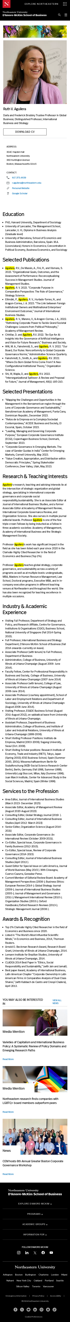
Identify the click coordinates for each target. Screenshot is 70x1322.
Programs (34, 1214)
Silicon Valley (22, 1286)
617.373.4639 (19, 177)
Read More (8, 1059)
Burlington (30, 1274)
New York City (24, 1280)
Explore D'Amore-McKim (33, 1203)
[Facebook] (15, 1310)
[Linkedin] (35, 1310)
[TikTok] (54, 1310)
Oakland (38, 1280)
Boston (19, 1274)
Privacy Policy (38, 1296)
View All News (57, 1002)
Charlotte (44, 1274)
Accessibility (55, 1296)
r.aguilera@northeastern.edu (26, 182)
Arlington (8, 1274)
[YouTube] (28, 1310)
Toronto (36, 1286)
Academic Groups (33, 1224)
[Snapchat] (48, 1310)
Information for (34, 1234)
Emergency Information (16, 1296)
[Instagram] (41, 1310)
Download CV (25, 132)
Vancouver (48, 1286)
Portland (49, 1280)
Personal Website (20, 188)
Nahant (10, 1280)
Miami (64, 1274)
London (55, 1274)
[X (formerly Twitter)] (22, 1310)
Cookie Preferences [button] (33, 1316)
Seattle (60, 1280)
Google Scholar (20, 193)
